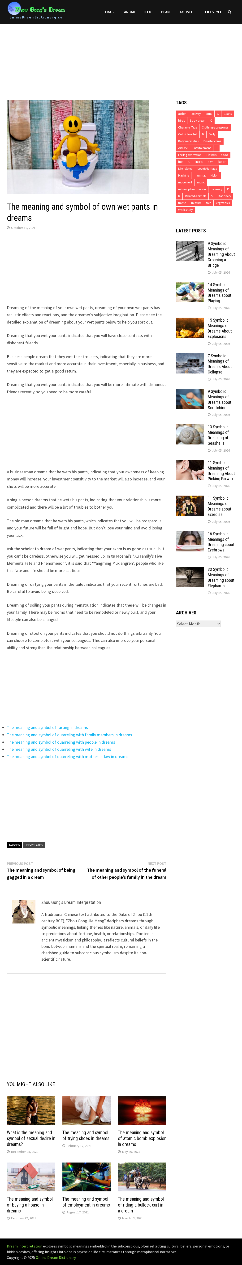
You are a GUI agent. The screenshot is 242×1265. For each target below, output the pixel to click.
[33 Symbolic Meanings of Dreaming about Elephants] (190, 570)
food (224, 155)
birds (181, 121)
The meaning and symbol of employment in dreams (86, 1202)
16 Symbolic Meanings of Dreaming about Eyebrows (221, 542)
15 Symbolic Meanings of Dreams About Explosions (220, 328)
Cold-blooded (187, 134)
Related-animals (195, 196)
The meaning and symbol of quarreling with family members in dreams (69, 734)
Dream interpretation (24, 1246)
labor (221, 162)
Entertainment (202, 148)
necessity (216, 189)
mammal (200, 175)
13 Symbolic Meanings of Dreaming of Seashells (218, 435)
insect (199, 162)
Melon (214, 175)
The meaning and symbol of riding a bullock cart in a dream (141, 1205)
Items (149, 11)
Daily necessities (188, 141)
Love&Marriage (207, 169)
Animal (130, 11)
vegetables (223, 203)
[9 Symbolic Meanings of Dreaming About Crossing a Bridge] (190, 244)
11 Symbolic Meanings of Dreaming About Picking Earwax (221, 470)
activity (196, 114)
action (182, 114)
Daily (212, 134)
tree (208, 203)
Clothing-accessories (215, 127)
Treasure (196, 203)
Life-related (34, 845)
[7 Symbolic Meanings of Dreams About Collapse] (190, 356)
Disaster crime (212, 141)
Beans (228, 114)
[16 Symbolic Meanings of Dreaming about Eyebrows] (190, 534)
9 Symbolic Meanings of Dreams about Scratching (219, 399)
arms (209, 114)
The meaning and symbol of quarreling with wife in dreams (59, 749)
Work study (185, 210)
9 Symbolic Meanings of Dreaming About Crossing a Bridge (221, 254)
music (201, 182)
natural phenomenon (192, 189)
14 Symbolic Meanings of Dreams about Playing (219, 292)
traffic (182, 203)
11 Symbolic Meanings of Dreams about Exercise (219, 506)
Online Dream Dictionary (55, 1257)
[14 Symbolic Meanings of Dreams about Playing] (190, 285)
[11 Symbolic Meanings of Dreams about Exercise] (190, 499)
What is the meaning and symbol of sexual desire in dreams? (31, 1138)
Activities (189, 11)
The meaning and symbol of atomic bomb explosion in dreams (142, 1138)
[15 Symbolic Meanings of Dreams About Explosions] (190, 321)
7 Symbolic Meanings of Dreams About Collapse (220, 364)
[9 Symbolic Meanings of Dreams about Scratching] (190, 392)
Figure (111, 11)
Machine (183, 175)
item (210, 162)
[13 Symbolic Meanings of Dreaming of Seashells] (190, 427)
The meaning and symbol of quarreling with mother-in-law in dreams (68, 756)
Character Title (187, 127)
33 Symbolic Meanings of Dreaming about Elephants (221, 577)
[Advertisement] (121, 57)
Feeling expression (190, 155)
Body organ (197, 121)
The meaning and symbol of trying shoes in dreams (85, 1135)
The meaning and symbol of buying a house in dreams (30, 1205)
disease (183, 148)
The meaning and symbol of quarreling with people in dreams (61, 742)
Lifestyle (213, 11)
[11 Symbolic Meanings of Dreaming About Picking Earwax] (190, 463)
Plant (166, 11)
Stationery (224, 196)
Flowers (211, 155)
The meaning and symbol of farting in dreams (47, 727)
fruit (180, 162)
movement (185, 182)
